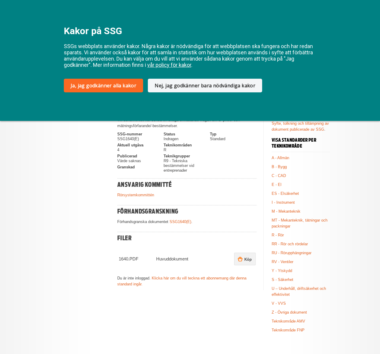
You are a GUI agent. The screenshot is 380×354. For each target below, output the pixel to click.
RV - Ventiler (282, 262)
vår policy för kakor (169, 65)
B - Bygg (279, 167)
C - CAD (279, 175)
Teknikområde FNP (288, 330)
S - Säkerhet (282, 279)
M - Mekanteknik (286, 211)
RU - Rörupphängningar (291, 253)
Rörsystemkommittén (135, 195)
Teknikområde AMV (288, 321)
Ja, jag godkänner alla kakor (103, 85)
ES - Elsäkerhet (285, 193)
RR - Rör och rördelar (290, 244)
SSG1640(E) (180, 221)
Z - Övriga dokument (289, 312)
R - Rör (278, 235)
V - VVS (279, 303)
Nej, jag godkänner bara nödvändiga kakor (205, 85)
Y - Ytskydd (282, 270)
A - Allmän (280, 158)
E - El (276, 184)
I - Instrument (283, 202)
